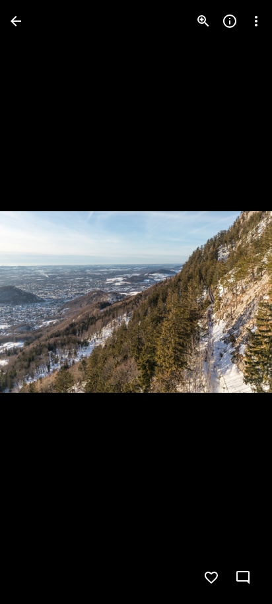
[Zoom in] (203, 21)
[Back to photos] (16, 21)
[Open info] (230, 21)
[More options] (256, 21)
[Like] (211, 578)
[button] (36, 302)
